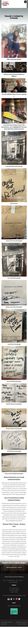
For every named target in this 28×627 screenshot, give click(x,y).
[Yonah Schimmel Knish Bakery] (5, 5)
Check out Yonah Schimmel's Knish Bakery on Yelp (14, 595)
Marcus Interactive (23, 624)
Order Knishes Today (14, 567)
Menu (17, 580)
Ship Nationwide (10, 580)
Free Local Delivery (13, 582)
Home (4, 580)
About (20, 580)
